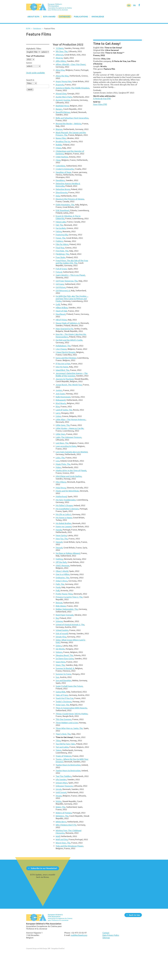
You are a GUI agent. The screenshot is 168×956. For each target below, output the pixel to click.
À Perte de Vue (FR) (102, 98)
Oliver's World (62, 571)
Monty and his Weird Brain (67, 491)
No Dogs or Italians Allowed (68, 553)
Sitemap (106, 938)
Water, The (60, 807)
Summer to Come (63, 674)
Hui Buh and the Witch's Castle (69, 340)
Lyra (57, 461)
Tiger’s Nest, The (63, 734)
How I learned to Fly (64, 329)
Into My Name (62, 367)
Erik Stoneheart (62, 210)
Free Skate (60, 257)
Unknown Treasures (64, 786)
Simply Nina (61, 637)
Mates (58, 467)
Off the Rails (61, 562)
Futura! (59, 272)
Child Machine (62, 157)
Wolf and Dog (62, 839)
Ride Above (61, 606)
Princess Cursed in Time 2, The (69, 597)
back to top (134, 915)
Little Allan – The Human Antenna (71, 419)
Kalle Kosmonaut (63, 397)
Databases (64, 16)
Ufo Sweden (61, 779)
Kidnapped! (61, 400)
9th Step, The (62, 51)
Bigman (59, 129)
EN (129, 5)
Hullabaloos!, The (63, 346)
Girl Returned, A (63, 290)
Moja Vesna (61, 488)
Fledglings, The (62, 254)
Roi (57, 618)
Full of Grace (61, 269)
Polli (58, 590)
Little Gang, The (63, 425)
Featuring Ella (62, 235)
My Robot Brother (63, 523)
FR (134, 5)
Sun (57, 677)
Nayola (59, 530)
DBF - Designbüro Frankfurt (56, 948)
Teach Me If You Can (64, 698)
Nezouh (59, 542)
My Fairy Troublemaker (66, 500)
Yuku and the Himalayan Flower (69, 846)
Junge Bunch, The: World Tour (69, 385)
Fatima (59, 231)
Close (58, 160)
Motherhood (61, 496)
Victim (58, 801)
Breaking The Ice (63, 141)
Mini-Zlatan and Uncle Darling (68, 476)
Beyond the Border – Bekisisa (68, 123)
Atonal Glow (61, 93)
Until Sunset (61, 792)
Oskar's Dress (62, 581)
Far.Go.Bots (61, 228)
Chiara (58, 148)
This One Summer (63, 719)
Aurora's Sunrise (63, 100)
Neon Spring (61, 535)
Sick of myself (62, 633)
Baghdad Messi (62, 106)
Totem (58, 750)
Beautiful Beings (63, 112)
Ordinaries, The (62, 577)
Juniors (59, 390)
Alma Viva (60, 70)
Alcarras (59, 58)
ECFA (28, 29)
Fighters (59, 241)
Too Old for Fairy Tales (65, 744)
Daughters (60, 180)
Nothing (59, 559)
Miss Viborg (61, 482)
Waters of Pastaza (64, 813)
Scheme (59, 621)
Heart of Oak (61, 311)
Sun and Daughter (63, 680)
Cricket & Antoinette (65, 169)
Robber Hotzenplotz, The (67, 609)
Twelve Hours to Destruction (68, 765)
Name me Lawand (63, 526)
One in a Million (62, 574)
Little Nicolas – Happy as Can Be (70, 428)
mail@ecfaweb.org (79, 935)
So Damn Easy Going (65, 658)
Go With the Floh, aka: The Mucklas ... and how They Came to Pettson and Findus (72, 298)
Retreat (59, 602)
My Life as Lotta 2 (63, 514)
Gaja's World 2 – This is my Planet (70, 275)
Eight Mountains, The (65, 204)
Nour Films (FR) (100, 104)
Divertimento (61, 192)
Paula (58, 587)
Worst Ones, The (63, 843)
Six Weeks (60, 649)
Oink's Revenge (62, 565)
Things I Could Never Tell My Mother (72, 714)
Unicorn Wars (61, 783)
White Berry (61, 822)
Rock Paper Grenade (65, 615)
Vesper (59, 796)
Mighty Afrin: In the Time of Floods (71, 470)
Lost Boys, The (62, 443)
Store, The (60, 665)
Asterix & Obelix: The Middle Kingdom (72, 88)
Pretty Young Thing (64, 594)
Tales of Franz (62, 695)
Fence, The (60, 238)
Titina (58, 740)
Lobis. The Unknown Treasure (68, 437)
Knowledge (98, 16)
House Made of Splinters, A (68, 323)
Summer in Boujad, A (65, 668)
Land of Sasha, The (64, 410)
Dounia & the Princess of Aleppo (70, 199)
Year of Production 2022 (68, 44)
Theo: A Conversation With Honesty (71, 708)
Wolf (58, 836)
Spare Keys (60, 662)
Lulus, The (60, 457)
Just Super (60, 394)
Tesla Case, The (62, 705)
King (58, 406)
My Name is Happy (64, 517)
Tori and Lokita (62, 747)
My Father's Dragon (64, 505)
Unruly (58, 789)
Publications (81, 16)
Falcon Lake (61, 222)
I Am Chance (61, 349)
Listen (58, 416)
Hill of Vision (61, 320)
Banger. (59, 109)
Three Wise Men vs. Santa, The (69, 728)
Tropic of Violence (63, 756)
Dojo (58, 196)
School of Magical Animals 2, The (70, 624)
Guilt (58, 304)
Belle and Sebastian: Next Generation (72, 118)
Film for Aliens (62, 244)
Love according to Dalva (66, 446)
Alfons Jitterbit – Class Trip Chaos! (70, 64)
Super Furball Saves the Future (69, 686)
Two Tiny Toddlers (63, 776)
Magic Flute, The (63, 464)
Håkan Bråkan (62, 307)
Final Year (60, 248)
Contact (105, 933)
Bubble (59, 145)
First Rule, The (62, 251)
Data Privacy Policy (110, 935)
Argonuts (60, 84)
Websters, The (62, 816)
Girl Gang (60, 284)
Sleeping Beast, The (64, 655)
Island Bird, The (62, 370)
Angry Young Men (63, 81)
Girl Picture (61, 287)
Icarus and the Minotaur (66, 358)
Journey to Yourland (64, 379)
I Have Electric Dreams (65, 352)
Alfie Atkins (61, 61)
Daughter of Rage (63, 172)
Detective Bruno (63, 189)
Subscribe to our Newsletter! (44, 868)
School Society (62, 630)
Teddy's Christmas (64, 701)
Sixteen (59, 652)
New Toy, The (62, 539)
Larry (58, 413)
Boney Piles (61, 138)
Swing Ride (60, 692)
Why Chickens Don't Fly (66, 825)
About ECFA (33, 16)
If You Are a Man (63, 363)
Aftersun (59, 55)
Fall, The (59, 225)
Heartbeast (60, 314)
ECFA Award (49, 16)
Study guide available (35, 73)
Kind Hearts (61, 403)
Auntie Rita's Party (64, 97)
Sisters (59, 646)
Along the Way (62, 76)
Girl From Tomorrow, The (67, 281)
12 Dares (59, 48)
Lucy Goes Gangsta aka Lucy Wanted (71, 452)
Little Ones (60, 434)
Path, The (60, 584)
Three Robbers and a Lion (67, 723)
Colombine (60, 166)
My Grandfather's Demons (67, 509)
